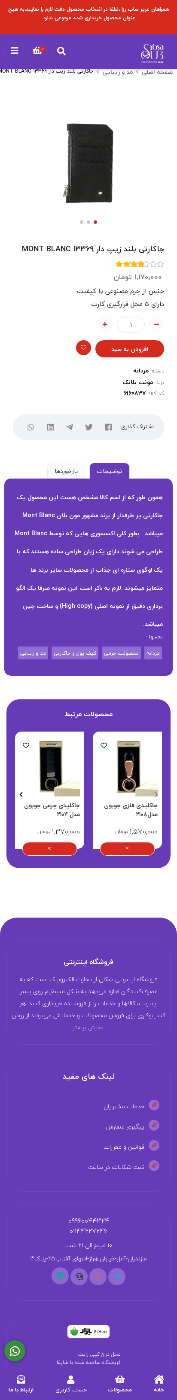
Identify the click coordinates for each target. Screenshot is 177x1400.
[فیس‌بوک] (108, 426)
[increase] (105, 324)
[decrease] (156, 324)
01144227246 (88, 1231)
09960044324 (88, 1221)
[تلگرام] (69, 426)
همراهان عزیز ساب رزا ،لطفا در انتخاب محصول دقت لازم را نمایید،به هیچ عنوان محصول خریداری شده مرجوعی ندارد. (88, 13)
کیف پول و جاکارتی (75, 653)
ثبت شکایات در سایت (116, 1167)
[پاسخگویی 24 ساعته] (14, 1351)
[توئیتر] (88, 426)
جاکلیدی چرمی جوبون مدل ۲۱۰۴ (52, 810)
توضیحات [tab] (109, 471)
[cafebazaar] (88, 1332)
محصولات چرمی (121, 653)
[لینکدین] (50, 426)
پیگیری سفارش (125, 1126)
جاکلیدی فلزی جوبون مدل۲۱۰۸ (131, 810)
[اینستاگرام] (98, 1276)
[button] (156, 794)
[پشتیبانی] (79, 1276)
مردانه (141, 370)
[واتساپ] (30, 426)
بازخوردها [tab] (66, 471)
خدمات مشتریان (124, 1106)
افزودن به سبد (130, 349)
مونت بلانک (137, 382)
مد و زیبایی (117, 72)
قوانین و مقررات (124, 1146)
